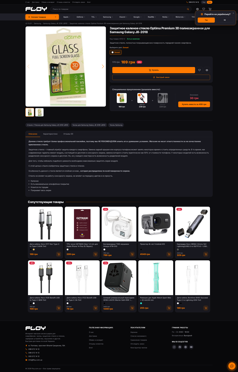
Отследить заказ (78, 2)
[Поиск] (188, 9)
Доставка (35, 2)
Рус (209, 2)
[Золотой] (34, 249)
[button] (29, 112)
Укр (204, 2)
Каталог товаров (38, 17)
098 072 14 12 (33, 353)
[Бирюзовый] (141, 303)
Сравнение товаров (139, 340)
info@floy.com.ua (35, 360)
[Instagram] (174, 347)
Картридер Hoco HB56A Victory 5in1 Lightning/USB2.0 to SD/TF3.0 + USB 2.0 (192, 245)
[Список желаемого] (203, 9)
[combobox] (117, 9)
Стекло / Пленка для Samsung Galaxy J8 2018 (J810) (47, 125)
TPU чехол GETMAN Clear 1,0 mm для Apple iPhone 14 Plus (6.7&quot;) (82, 245)
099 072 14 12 (194, 2)
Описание (33, 134)
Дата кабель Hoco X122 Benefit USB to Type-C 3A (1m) (81, 299)
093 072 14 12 (33, 356)
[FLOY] (36, 9)
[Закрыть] (233, 13)
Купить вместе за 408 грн (194, 104)
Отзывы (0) (68, 134)
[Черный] (31, 249)
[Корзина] (210, 9)
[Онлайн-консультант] (232, 366)
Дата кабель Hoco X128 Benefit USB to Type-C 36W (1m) (45, 299)
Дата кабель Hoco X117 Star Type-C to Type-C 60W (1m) (44, 245)
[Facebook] (180, 347)
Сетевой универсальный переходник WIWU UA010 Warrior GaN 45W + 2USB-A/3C (118, 299)
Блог (89, 2)
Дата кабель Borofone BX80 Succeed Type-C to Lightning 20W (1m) (192, 299)
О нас (27, 2)
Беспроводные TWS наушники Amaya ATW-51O (116, 245)
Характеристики (50, 134)
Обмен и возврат (48, 2)
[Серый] (178, 249)
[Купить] (58, 254)
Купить (155, 70)
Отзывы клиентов (63, 2)
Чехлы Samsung (116, 125)
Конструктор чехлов (139, 348)
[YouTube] (191, 347)
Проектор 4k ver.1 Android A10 (152, 244)
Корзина (134, 332)
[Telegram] (185, 347)
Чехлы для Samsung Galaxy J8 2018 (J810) (88, 125)
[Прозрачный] (68, 249)
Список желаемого (138, 336)
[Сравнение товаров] (197, 9)
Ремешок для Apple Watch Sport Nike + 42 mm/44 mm (155, 299)
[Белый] (104, 249)
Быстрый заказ (162, 77)
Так (206, 20)
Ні (225, 20)
